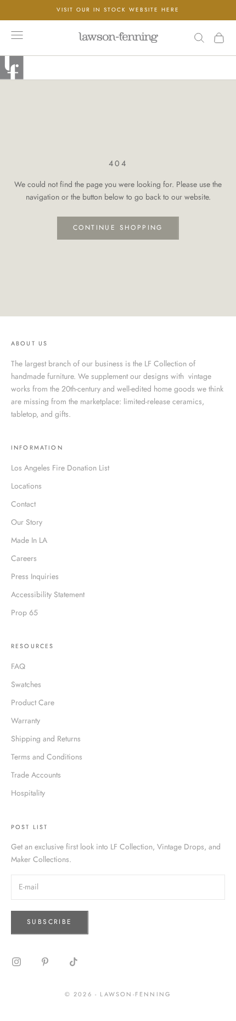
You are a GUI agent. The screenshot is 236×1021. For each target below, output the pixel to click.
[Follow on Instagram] (16, 961)
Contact (23, 503)
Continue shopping (118, 227)
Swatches (26, 684)
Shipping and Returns (46, 738)
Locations (26, 485)
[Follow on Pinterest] (45, 961)
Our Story (26, 522)
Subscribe (49, 922)
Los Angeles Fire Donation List (60, 467)
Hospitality (28, 792)
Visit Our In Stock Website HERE (118, 9)
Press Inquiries (35, 576)
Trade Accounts (36, 774)
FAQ (18, 666)
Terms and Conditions (46, 756)
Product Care (32, 702)
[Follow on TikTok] (73, 961)
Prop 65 (24, 612)
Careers (24, 558)
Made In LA (29, 540)
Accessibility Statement (48, 594)
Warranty (25, 720)
